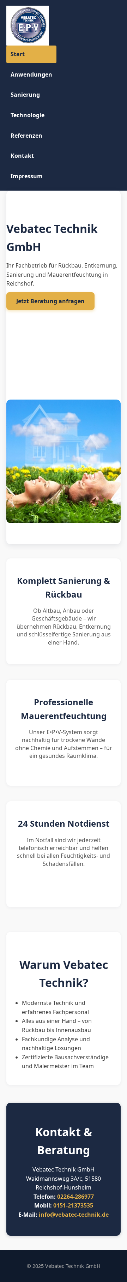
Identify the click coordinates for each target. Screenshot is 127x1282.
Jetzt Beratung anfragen (50, 301)
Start (18, 54)
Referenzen (26, 135)
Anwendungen (31, 74)
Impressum (27, 176)
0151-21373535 (73, 1205)
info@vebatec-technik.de (74, 1214)
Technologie (27, 115)
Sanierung (25, 94)
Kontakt (22, 156)
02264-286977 (75, 1196)
